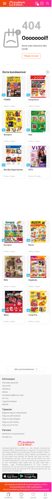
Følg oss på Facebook (11, 416)
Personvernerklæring (11, 489)
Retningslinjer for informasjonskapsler (34, 489)
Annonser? (6, 386)
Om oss (5, 398)
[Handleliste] (42, 3)
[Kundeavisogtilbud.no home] (17, 3)
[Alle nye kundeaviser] (47, 72)
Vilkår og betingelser (33, 487)
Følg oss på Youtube (10, 422)
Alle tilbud (6, 389)
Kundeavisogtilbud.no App (13, 395)
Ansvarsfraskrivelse (17, 487)
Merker (5, 392)
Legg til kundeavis (9, 401)
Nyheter (5, 404)
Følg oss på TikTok (10, 425)
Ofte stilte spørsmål (10, 383)
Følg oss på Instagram (11, 419)
